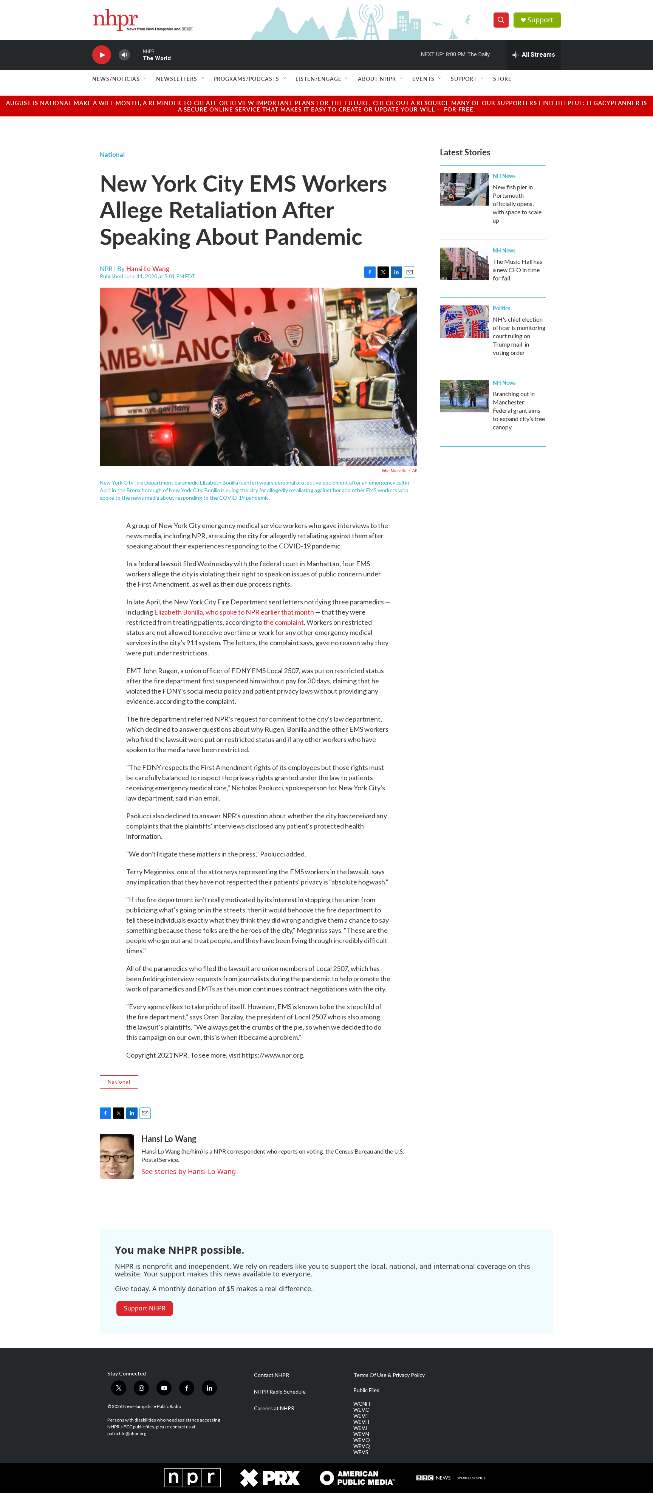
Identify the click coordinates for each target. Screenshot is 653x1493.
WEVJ (360, 1428)
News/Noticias (116, 78)
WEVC (361, 1410)
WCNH (361, 1404)
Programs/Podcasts (246, 78)
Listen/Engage (319, 78)
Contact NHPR (271, 1375)
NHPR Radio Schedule (280, 1392)
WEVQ (361, 1446)
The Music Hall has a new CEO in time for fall (517, 270)
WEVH (361, 1422)
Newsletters (176, 78)
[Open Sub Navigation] (145, 79)
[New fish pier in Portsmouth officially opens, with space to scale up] (464, 189)
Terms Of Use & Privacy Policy (389, 1375)
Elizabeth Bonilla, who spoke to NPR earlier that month (234, 612)
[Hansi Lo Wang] (117, 1156)
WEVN (361, 1434)
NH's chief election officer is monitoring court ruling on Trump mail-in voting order (519, 336)
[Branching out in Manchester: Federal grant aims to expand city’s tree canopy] (464, 396)
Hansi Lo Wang (147, 268)
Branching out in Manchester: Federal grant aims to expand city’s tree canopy (519, 410)
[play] (102, 55)
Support (540, 20)
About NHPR (377, 78)
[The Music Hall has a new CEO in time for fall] (464, 264)
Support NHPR (145, 1308)
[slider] (136, 55)
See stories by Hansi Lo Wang (188, 1171)
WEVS (360, 1452)
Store (502, 78)
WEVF (360, 1416)
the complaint (283, 622)
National (112, 154)
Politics (501, 308)
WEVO (361, 1440)
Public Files (366, 1390)
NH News (504, 176)
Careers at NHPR (274, 1408)
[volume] (124, 54)
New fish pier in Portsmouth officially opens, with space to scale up (517, 203)
